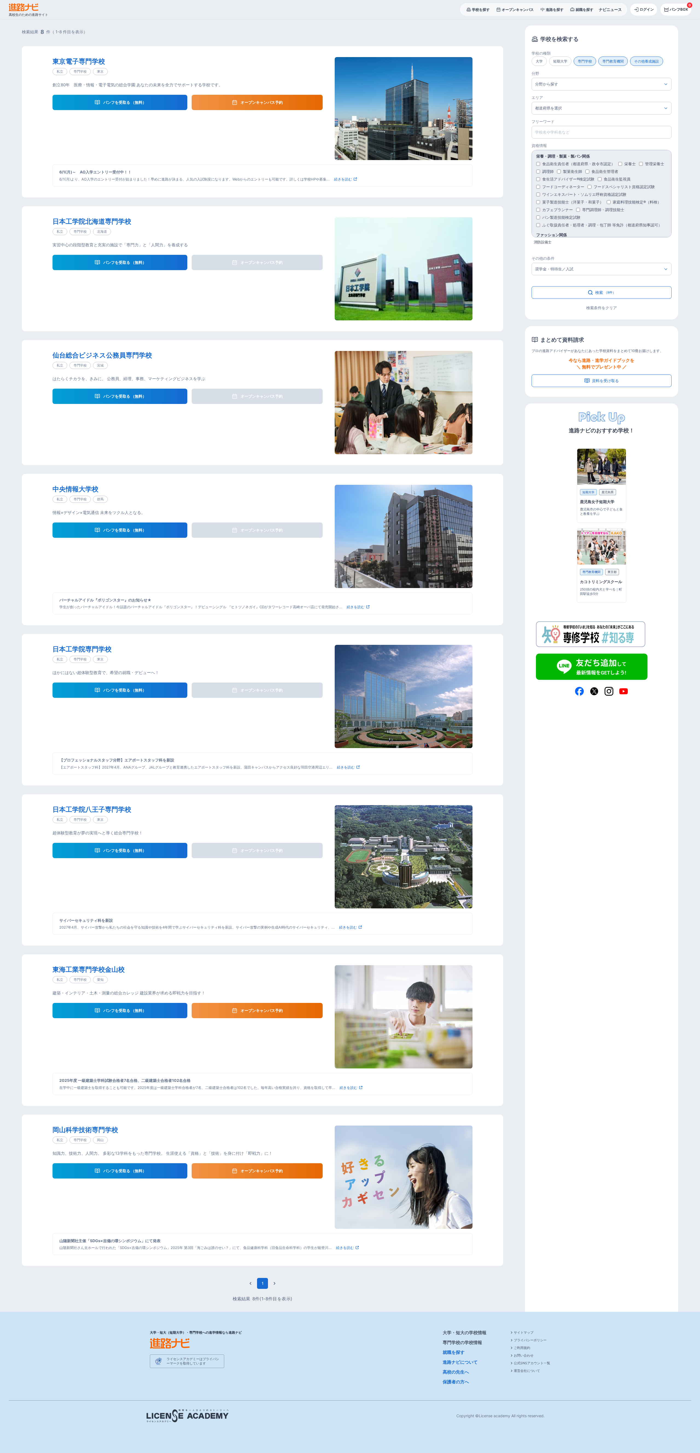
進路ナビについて (460, 1362)
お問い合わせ (523, 1355)
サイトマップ (523, 1332)
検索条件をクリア (601, 307)
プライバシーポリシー (530, 1340)
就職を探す (454, 1352)
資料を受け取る (605, 380)
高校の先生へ (456, 1372)
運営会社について (527, 1371)
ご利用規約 (522, 1348)
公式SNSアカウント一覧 (532, 1363)
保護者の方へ (456, 1381)
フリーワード (543, 121)
